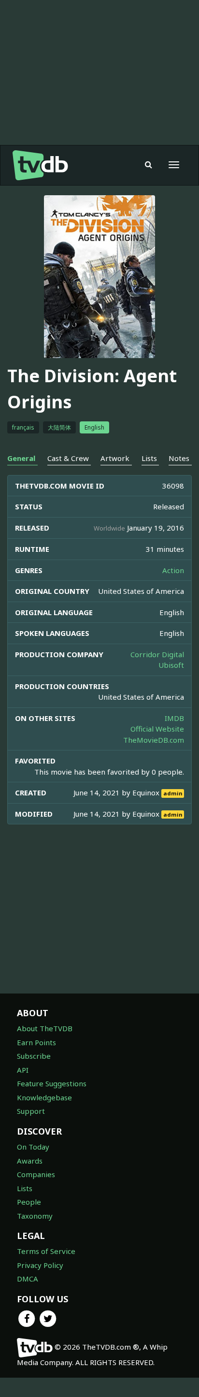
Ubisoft (171, 665)
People (29, 1202)
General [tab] (21, 458)
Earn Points (36, 1042)
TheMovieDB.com (153, 740)
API (22, 1070)
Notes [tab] (179, 458)
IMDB (174, 718)
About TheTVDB (44, 1028)
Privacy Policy (40, 1265)
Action (173, 570)
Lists (24, 1188)
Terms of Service (46, 1251)
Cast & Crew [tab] (68, 458)
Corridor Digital (157, 654)
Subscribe (34, 1056)
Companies (36, 1174)
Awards (30, 1161)
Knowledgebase (44, 1097)
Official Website (157, 729)
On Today (33, 1147)
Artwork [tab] (114, 458)
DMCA (27, 1278)
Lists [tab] (149, 458)
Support (31, 1111)
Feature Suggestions (51, 1083)
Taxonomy (35, 1216)
